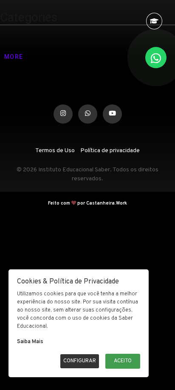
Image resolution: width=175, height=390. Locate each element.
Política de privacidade (110, 145)
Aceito (123, 361)
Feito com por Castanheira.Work (87, 198)
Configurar (79, 361)
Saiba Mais (30, 341)
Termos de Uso (55, 145)
